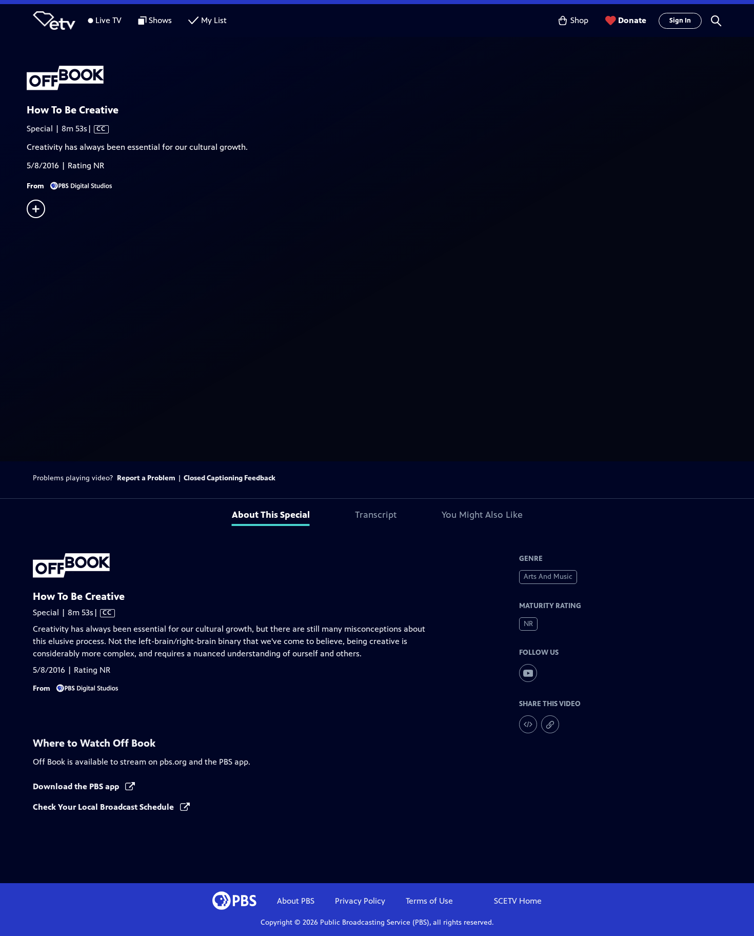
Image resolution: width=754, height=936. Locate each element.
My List (214, 20)
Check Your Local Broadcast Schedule (104, 807)
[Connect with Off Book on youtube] (528, 673)
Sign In (680, 20)
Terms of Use (429, 901)
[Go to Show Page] (390, 78)
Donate (632, 20)
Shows (160, 20)
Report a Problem (146, 478)
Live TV (108, 20)
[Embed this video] (528, 724)
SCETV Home (518, 901)
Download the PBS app (77, 786)
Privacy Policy (360, 901)
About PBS (295, 901)
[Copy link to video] (550, 724)
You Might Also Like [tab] (482, 514)
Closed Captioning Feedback (229, 478)
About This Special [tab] (271, 514)
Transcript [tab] (375, 514)
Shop (579, 20)
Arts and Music (548, 576)
